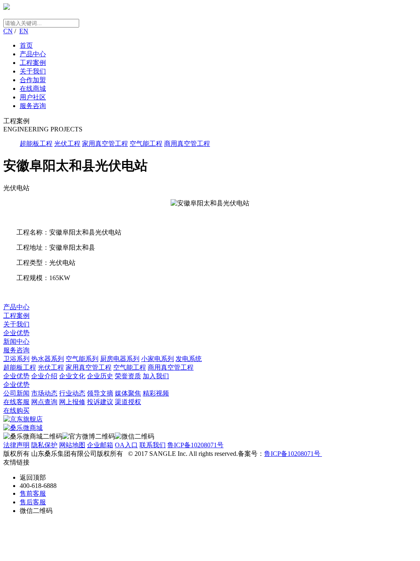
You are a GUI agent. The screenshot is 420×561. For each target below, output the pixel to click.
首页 (26, 45)
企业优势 (16, 332)
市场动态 (44, 393)
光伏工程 (67, 143)
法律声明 (16, 444)
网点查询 (44, 401)
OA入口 (126, 444)
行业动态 (72, 393)
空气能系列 (82, 358)
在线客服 (16, 401)
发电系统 (189, 358)
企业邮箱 (100, 444)
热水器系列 (47, 358)
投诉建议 (100, 401)
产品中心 (33, 54)
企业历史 (100, 375)
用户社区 (33, 97)
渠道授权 (128, 401)
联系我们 (152, 444)
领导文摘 (100, 393)
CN (8, 31)
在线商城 (33, 88)
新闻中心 (16, 341)
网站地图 (72, 444)
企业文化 (72, 375)
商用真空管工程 (187, 143)
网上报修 (72, 401)
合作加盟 (33, 79)
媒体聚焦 (128, 393)
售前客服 (33, 493)
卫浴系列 (16, 358)
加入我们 (156, 375)
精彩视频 (156, 393)
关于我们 (33, 71)
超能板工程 (36, 143)
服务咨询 (33, 105)
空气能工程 (146, 143)
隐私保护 (44, 444)
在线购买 (16, 410)
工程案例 (33, 62)
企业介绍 (44, 375)
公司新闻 (16, 393)
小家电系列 (157, 358)
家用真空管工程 (105, 143)
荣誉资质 (128, 375)
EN (23, 31)
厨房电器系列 (119, 358)
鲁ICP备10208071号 (195, 444)
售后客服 (33, 502)
